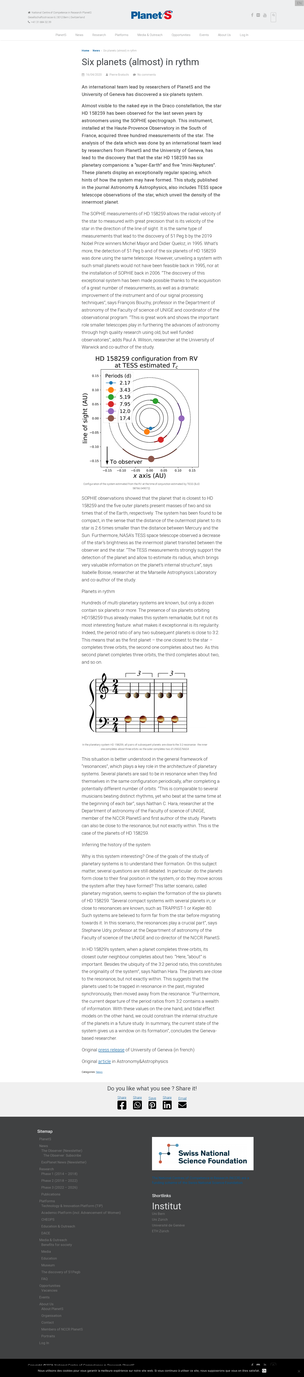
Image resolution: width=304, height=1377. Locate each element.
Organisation (51, 1316)
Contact (47, 1322)
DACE (45, 1233)
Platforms (121, 35)
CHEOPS (47, 1219)
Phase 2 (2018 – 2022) (59, 1181)
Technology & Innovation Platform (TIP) (72, 1206)
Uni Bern (158, 1214)
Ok (264, 1370)
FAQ (44, 1279)
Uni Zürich (160, 1219)
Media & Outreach (150, 35)
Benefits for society (56, 1245)
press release (111, 1049)
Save (152, 1098)
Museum (48, 1265)
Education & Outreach (58, 1226)
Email (182, 1098)
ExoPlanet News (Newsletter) (63, 1162)
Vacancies (49, 1290)
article (104, 1061)
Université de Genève (168, 1225)
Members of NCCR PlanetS (62, 1329)
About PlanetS (52, 1309)
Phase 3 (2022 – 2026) (59, 1187)
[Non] (299, 1371)
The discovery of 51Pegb (60, 1272)
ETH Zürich (160, 1231)
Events (204, 35)
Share (121, 1097)
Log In (244, 35)
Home (85, 50)
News (79, 35)
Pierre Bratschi (119, 74)
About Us (224, 35)
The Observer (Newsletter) (61, 1151)
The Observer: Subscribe (62, 1155)
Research (99, 35)
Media (46, 1251)
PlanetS (61, 35)
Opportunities (181, 35)
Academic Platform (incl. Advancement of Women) (81, 1213)
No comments (147, 74)
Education (49, 1258)
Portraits (48, 1336)
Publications (50, 1194)
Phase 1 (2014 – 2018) (59, 1174)
